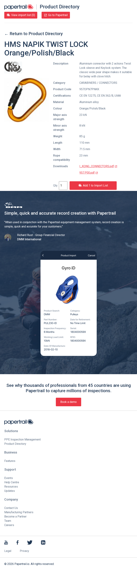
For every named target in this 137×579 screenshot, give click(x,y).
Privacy (24, 551)
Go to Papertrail (58, 15)
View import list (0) (23, 15)
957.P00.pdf (87, 172)
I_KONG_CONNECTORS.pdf (96, 166)
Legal (7, 551)
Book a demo (68, 402)
